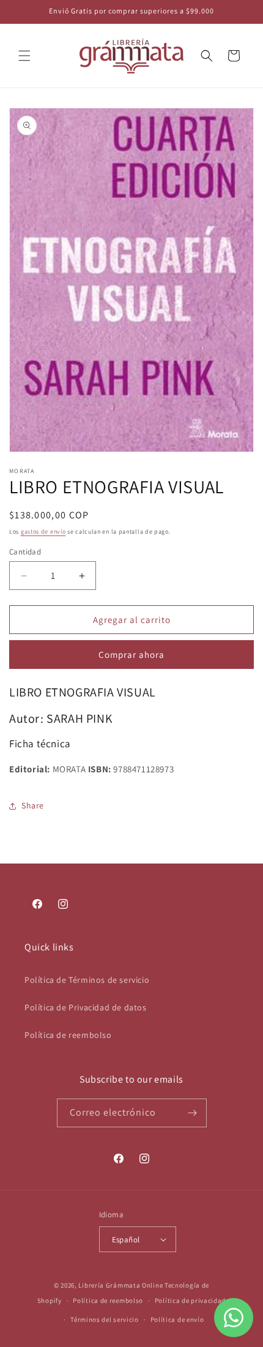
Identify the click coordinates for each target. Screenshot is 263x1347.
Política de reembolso (68, 1034)
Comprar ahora (131, 654)
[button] (24, 55)
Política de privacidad (190, 1300)
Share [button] (32, 805)
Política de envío (177, 1319)
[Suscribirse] (192, 1113)
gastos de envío (43, 531)
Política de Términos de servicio (86, 979)
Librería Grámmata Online (120, 1285)
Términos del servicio (104, 1319)
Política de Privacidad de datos (85, 1007)
